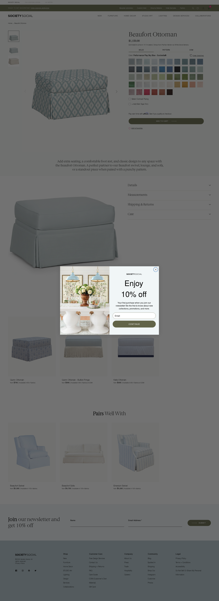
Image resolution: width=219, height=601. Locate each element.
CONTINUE (134, 324)
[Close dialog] (155, 269)
